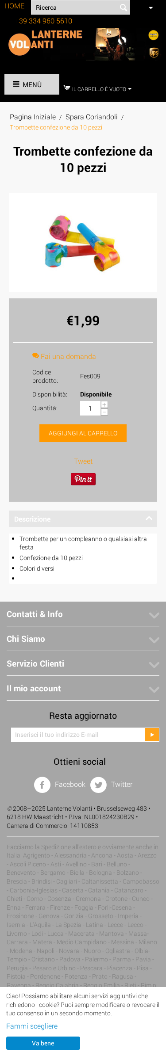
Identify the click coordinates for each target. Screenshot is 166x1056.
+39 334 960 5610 (43, 20)
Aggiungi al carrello (83, 433)
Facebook (69, 784)
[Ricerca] (123, 8)
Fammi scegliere (32, 1025)
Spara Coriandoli (92, 116)
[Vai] (152, 734)
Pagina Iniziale (33, 116)
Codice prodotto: (45, 376)
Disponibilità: (49, 394)
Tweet (83, 460)
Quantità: (45, 408)
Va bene (43, 1043)
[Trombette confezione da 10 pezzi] (83, 242)
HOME (14, 5)
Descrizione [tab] (32, 518)
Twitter (120, 784)
